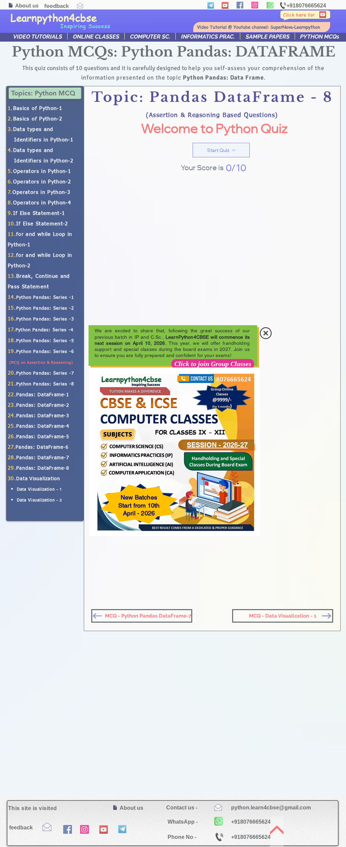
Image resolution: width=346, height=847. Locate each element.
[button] (266, 333)
